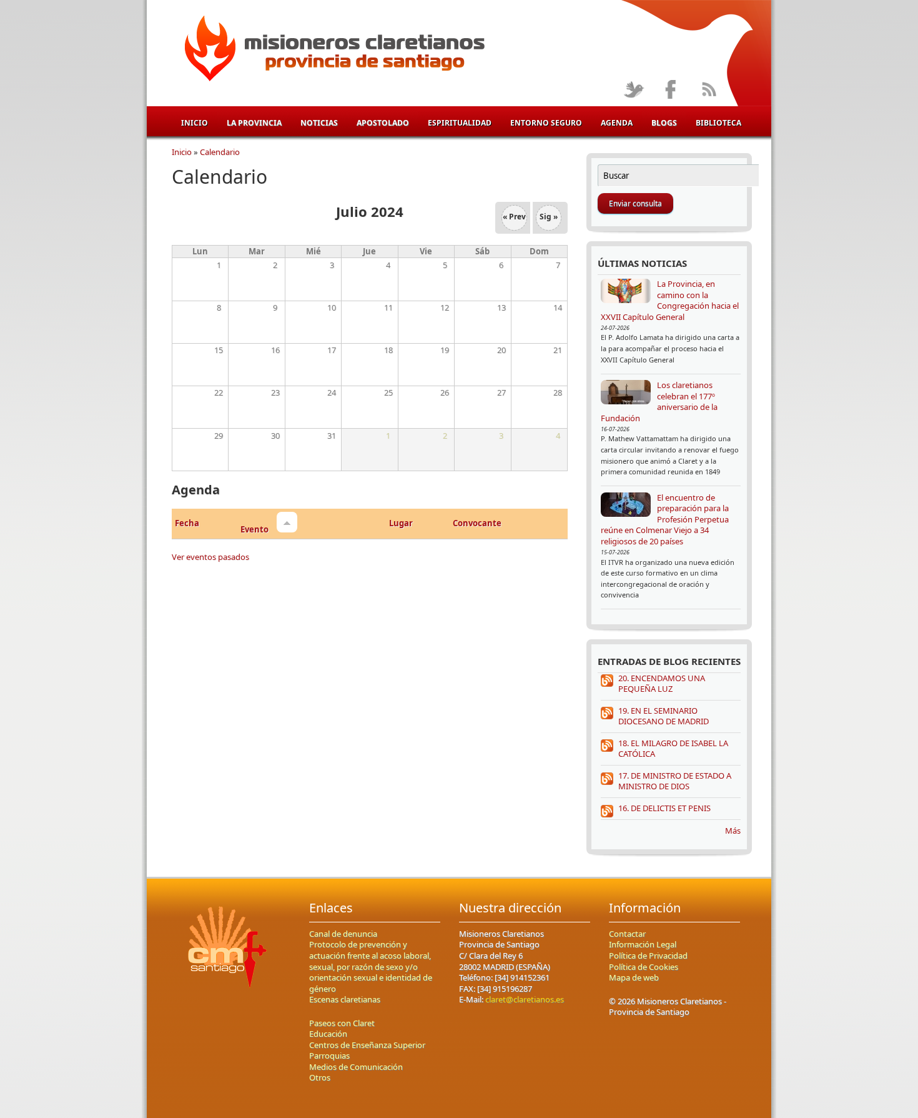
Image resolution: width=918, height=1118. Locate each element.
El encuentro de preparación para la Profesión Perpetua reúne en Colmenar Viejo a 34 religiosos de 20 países (665, 519)
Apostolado (383, 122)
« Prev (514, 216)
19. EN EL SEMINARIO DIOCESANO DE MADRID (663, 716)
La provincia (254, 122)
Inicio (194, 122)
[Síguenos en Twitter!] (633, 90)
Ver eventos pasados (210, 556)
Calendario (220, 151)
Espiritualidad (459, 122)
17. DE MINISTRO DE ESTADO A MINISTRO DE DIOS (674, 781)
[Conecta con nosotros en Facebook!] (671, 90)
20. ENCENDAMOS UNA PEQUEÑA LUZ (661, 683)
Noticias (319, 122)
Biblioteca (718, 122)
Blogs (664, 122)
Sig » (549, 216)
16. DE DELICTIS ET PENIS (664, 808)
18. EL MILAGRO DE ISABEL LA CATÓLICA (673, 748)
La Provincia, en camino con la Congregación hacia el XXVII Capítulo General (670, 300)
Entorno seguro (546, 122)
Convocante (477, 523)
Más (733, 830)
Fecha (187, 523)
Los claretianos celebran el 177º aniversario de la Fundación (659, 401)
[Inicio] (332, 50)
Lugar (401, 523)
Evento (255, 529)
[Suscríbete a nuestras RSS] (708, 90)
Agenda (617, 122)
